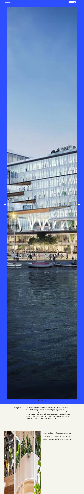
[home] (8, 2)
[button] (78, 2)
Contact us (72, 2)
